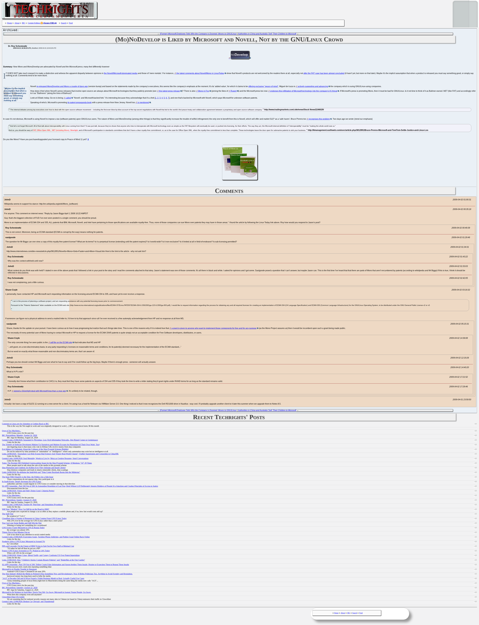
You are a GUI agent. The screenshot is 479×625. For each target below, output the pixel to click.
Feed (71, 23)
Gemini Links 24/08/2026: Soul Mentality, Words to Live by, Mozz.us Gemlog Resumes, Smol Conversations (45, 458)
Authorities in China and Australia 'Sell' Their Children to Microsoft (267, 34)
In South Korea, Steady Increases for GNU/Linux (21, 481)
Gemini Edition (34, 23)
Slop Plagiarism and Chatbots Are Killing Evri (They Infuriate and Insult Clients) (34, 468)
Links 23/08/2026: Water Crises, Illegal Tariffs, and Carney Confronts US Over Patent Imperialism (41, 555)
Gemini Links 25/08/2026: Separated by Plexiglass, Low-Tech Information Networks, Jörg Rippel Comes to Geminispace (50, 440)
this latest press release (169, 91)
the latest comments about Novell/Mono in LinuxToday (200, 73)
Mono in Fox (203, 91)
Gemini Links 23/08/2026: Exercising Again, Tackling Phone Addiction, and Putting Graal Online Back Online (46, 537)
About (16, 23)
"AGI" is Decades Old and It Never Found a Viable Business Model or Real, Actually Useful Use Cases (43, 578)
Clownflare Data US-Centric (13, 597)
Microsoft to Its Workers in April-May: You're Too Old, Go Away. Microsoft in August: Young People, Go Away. (46, 592)
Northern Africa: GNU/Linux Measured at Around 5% (23, 541)
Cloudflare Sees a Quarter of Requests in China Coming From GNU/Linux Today (34, 518)
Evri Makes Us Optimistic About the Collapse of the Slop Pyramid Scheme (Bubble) (35, 449)
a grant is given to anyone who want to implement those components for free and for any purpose (214, 328)
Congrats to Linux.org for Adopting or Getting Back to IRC (25, 424)
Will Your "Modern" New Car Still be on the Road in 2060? (25, 509)
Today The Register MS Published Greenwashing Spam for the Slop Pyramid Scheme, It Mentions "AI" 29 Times (47, 463)
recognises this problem (319, 119)
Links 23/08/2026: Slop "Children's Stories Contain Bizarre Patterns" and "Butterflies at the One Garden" (43, 560)
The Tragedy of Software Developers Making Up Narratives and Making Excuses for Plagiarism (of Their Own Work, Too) (51, 445)
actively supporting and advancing (313, 86)
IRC (23, 23)
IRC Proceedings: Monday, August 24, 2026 (19, 435)
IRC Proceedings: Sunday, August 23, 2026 (19, 500)
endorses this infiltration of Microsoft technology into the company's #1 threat (303, 91)
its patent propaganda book (79, 102)
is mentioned (143, 102)
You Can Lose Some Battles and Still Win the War (22, 523)
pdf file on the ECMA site (61, 342)
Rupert (234, 91)
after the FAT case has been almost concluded (323, 73)
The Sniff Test (7, 514)
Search (63, 23)
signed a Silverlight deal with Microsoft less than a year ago (40, 391)
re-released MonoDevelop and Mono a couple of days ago (62, 86)
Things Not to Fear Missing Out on (16, 532)
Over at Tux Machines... (11, 431)
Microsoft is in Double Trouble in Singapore (19, 569)
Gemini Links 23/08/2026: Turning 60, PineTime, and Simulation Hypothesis (32, 505)
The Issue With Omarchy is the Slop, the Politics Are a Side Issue (27, 477)
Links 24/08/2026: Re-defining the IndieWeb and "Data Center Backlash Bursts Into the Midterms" (41, 472)
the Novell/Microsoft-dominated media (120, 73)
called (68, 98)
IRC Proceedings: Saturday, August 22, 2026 (19, 588)
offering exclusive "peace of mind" (263, 86)
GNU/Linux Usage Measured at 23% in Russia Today (23, 528)
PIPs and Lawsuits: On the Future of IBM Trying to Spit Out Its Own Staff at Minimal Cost (38, 546)
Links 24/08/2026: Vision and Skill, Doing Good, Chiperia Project (28, 491)
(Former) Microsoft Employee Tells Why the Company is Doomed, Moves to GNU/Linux (198, 34)
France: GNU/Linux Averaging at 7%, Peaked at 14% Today (26, 551)
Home (9, 23)
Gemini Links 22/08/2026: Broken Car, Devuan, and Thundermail (28, 601)
